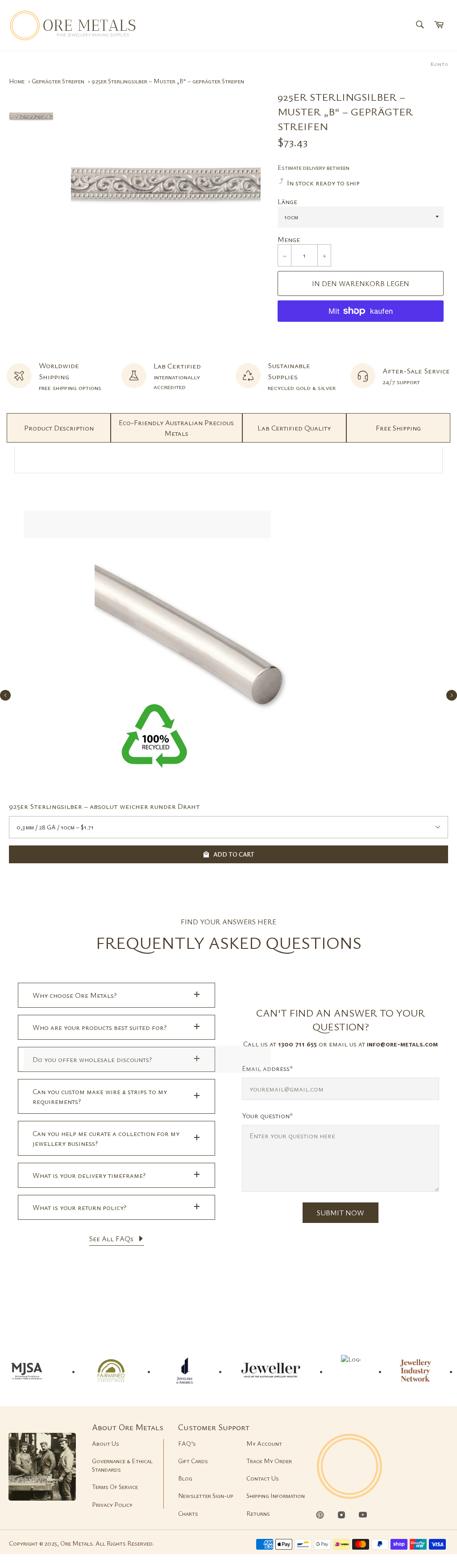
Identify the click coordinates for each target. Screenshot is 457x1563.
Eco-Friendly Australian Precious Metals (176, 428)
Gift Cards (193, 1460)
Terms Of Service (115, 1486)
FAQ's (187, 1443)
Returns (258, 1513)
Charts (188, 1513)
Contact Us (262, 1478)
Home (17, 81)
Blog (185, 1478)
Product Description (59, 428)
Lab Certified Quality (294, 428)
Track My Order (269, 1460)
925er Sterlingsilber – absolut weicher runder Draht (104, 806)
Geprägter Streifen (58, 81)
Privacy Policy (112, 1504)
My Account (264, 1443)
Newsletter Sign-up (205, 1495)
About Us (105, 1443)
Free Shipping (398, 428)
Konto (439, 64)
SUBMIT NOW (340, 1213)
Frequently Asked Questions (228, 942)
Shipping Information (275, 1495)
